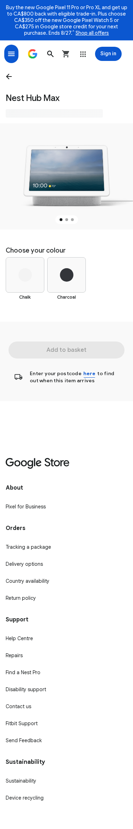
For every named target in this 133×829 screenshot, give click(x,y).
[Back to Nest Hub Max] (10, 76)
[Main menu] (11, 54)
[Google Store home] (32, 54)
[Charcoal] (66, 275)
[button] (50, 54)
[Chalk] (25, 275)
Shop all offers (92, 33)
